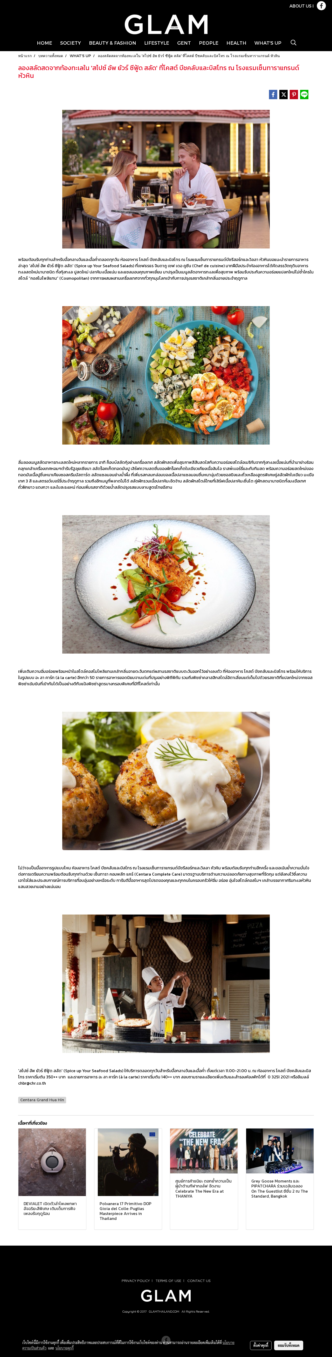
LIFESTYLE (156, 42)
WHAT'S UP (267, 42)
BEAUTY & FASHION (112, 42)
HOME (44, 42)
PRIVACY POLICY (136, 1280)
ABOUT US (300, 5)
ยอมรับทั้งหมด (289, 1345)
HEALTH (236, 42)
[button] (293, 43)
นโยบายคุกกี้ (65, 1348)
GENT (184, 42)
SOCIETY (70, 42)
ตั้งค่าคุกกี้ (260, 1345)
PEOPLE (208, 42)
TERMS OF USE (168, 1280)
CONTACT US (199, 1280)
